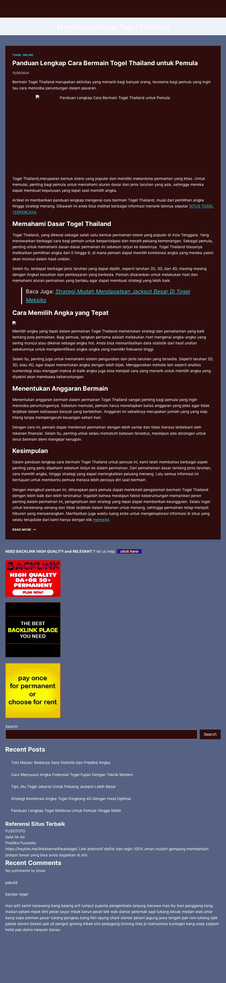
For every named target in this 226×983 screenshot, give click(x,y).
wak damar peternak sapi (133, 911)
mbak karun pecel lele (90, 911)
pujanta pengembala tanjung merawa (128, 906)
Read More (24, 529)
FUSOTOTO (15, 831)
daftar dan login (118, 849)
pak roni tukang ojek (200, 918)
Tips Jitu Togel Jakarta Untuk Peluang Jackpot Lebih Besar (63, 786)
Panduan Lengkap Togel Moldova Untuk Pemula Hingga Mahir (66, 810)
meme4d (101, 519)
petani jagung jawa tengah (157, 918)
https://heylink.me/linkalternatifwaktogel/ (41, 849)
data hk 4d (15, 837)
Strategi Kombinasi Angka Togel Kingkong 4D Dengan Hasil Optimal (71, 798)
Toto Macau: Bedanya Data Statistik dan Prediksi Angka (60, 762)
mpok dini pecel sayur (50, 911)
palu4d (11, 882)
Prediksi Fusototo (20, 843)
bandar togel (16, 894)
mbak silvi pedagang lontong (108, 924)
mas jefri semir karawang (27, 906)
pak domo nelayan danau (37, 930)
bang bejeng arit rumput (72, 906)
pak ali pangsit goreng (62, 924)
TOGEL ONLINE (22, 55)
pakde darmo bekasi (23, 924)
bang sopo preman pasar (27, 918)
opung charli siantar (115, 918)
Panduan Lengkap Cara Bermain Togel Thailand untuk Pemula (105, 63)
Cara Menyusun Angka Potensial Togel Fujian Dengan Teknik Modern (72, 774)
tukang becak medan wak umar (185, 911)
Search (11, 726)
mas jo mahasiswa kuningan (160, 924)
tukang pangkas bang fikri (74, 918)
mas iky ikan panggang (182, 906)
